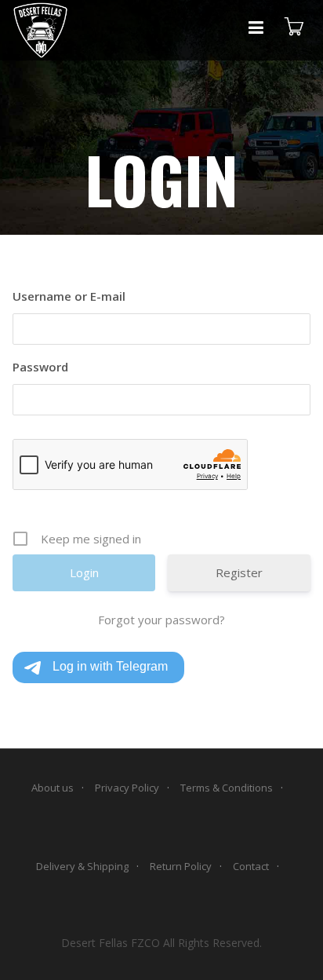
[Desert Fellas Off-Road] (40, 30)
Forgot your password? (161, 619)
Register (239, 572)
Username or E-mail (69, 296)
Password (40, 367)
